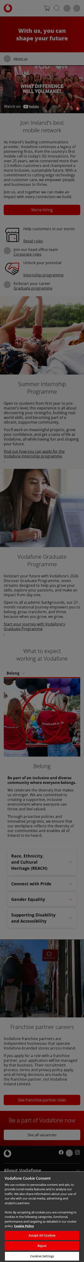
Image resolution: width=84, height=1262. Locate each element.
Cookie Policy (24, 1226)
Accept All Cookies (42, 1235)
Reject (42, 1246)
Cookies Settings (42, 1256)
